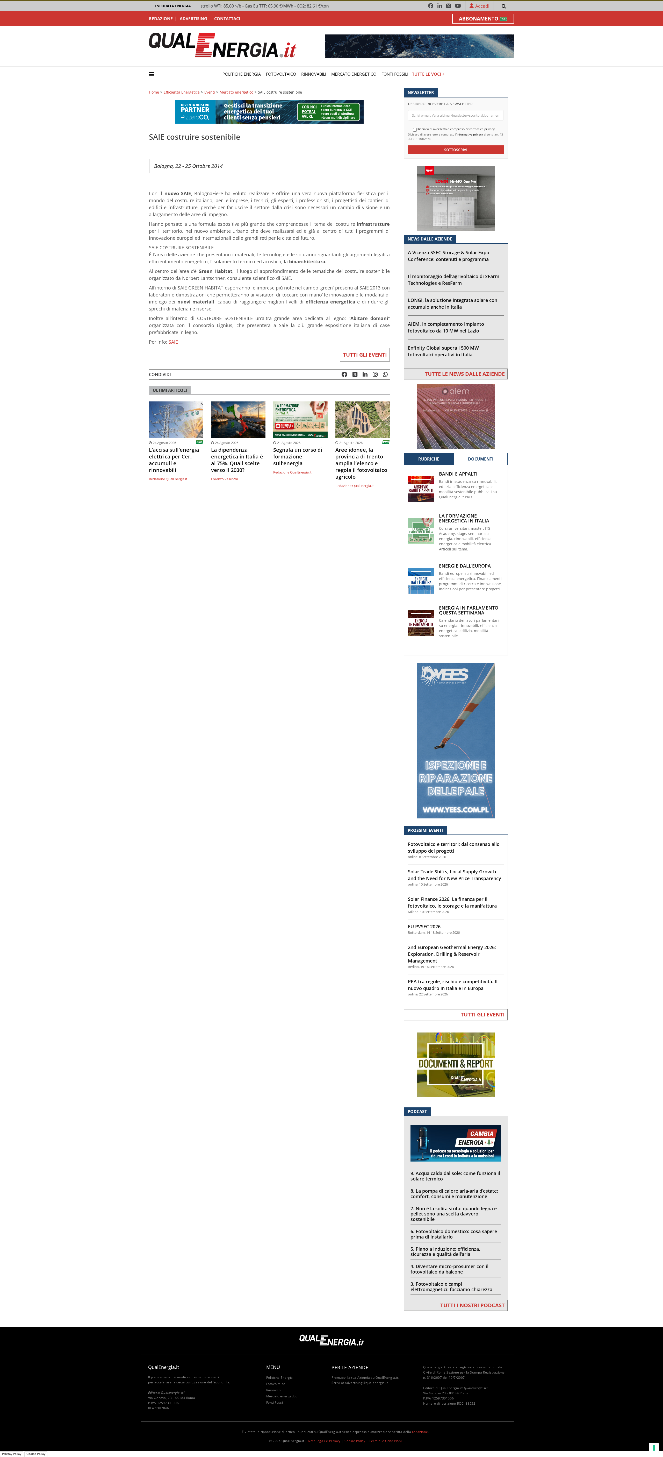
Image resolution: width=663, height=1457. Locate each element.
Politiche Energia (241, 74)
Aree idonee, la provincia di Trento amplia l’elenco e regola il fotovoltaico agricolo (361, 463)
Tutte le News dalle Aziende (465, 373)
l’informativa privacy (469, 134)
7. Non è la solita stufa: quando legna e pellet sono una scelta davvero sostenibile (453, 1213)
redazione (420, 1432)
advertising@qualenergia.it (366, 1383)
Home (154, 92)
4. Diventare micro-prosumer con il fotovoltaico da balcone (449, 1269)
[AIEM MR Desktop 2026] (456, 416)
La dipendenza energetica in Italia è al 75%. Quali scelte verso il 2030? (237, 460)
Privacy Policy (11, 1454)
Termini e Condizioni (385, 1441)
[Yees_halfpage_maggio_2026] (456, 740)
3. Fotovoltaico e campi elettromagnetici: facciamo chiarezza (451, 1286)
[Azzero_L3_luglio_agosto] (269, 111)
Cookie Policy (354, 1441)
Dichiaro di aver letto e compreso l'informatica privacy (456, 129)
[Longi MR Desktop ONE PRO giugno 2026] (456, 198)
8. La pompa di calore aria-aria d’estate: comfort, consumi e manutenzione (454, 1193)
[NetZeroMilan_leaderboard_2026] (419, 45)
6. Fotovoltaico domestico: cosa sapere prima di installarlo (453, 1234)
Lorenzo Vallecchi (224, 479)
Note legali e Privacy (324, 1441)
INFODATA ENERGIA (173, 5)
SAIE (174, 342)
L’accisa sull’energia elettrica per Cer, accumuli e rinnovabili (174, 460)
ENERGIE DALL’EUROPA (465, 565)
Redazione (161, 19)
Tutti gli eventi (365, 354)
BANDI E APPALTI (458, 473)
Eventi (209, 92)
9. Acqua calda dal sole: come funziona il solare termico (455, 1176)
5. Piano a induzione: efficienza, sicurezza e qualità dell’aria (445, 1251)
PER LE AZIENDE (350, 1367)
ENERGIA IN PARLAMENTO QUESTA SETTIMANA (468, 610)
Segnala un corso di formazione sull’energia (297, 457)
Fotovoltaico (281, 74)
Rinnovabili (313, 74)
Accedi (482, 6)
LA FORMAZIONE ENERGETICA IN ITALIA (464, 518)
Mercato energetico (353, 74)
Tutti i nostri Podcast (472, 1305)
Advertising (193, 19)
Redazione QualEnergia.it (168, 479)
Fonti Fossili (394, 74)
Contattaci (227, 19)
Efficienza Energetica (182, 92)
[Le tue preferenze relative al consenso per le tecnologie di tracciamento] (654, 1448)
